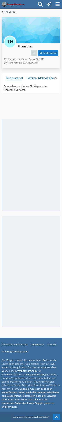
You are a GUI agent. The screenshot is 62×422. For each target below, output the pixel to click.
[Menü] (57, 4)
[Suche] (40, 4)
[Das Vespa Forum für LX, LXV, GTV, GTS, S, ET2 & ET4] (13, 4)
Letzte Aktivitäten (41, 78)
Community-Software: (31, 416)
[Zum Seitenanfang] (56, 417)
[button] (34, 53)
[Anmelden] (48, 4)
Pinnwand (14, 78)
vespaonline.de (35, 374)
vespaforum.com (27, 370)
